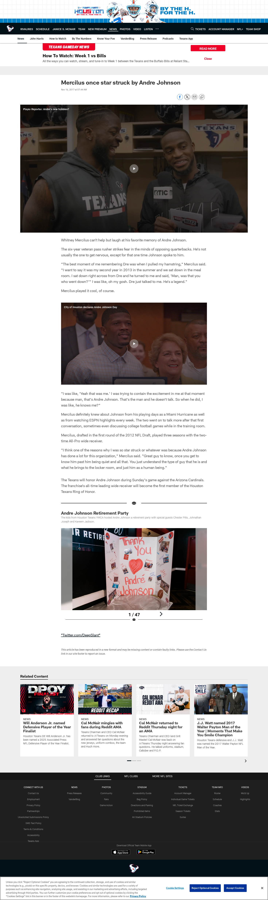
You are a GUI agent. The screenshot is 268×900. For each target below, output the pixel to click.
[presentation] (246, 761)
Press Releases (74, 793)
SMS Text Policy (33, 823)
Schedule (217, 799)
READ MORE (208, 48)
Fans (106, 799)
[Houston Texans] (134, 869)
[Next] (161, 614)
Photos (106, 787)
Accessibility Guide (142, 793)
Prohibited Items (142, 811)
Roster (217, 793)
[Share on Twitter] (187, 98)
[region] (134, 888)
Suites (183, 817)
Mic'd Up (245, 793)
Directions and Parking (142, 805)
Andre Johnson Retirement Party (95, 513)
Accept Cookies (235, 888)
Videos (245, 787)
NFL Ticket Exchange (183, 805)
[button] (134, 168)
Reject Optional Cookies (205, 888)
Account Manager (182, 793)
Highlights (245, 799)
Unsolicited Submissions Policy (33, 817)
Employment (33, 799)
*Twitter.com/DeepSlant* (80, 635)
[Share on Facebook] (180, 98)
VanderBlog (74, 799)
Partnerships (33, 811)
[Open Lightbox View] (134, 577)
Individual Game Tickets (183, 799)
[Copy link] (202, 97)
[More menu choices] (157, 28)
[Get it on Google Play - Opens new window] (146, 853)
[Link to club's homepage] (10, 28)
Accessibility (33, 835)
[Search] (192, 28)
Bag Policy (142, 799)
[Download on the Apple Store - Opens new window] (121, 852)
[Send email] (194, 98)
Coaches (217, 805)
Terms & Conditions (33, 829)
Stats (217, 811)
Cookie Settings (175, 888)
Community (106, 793)
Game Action (106, 805)
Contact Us (33, 793)
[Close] (208, 58)
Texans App (33, 841)
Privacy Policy (33, 805)
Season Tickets (183, 811)
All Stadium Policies (142, 817)
